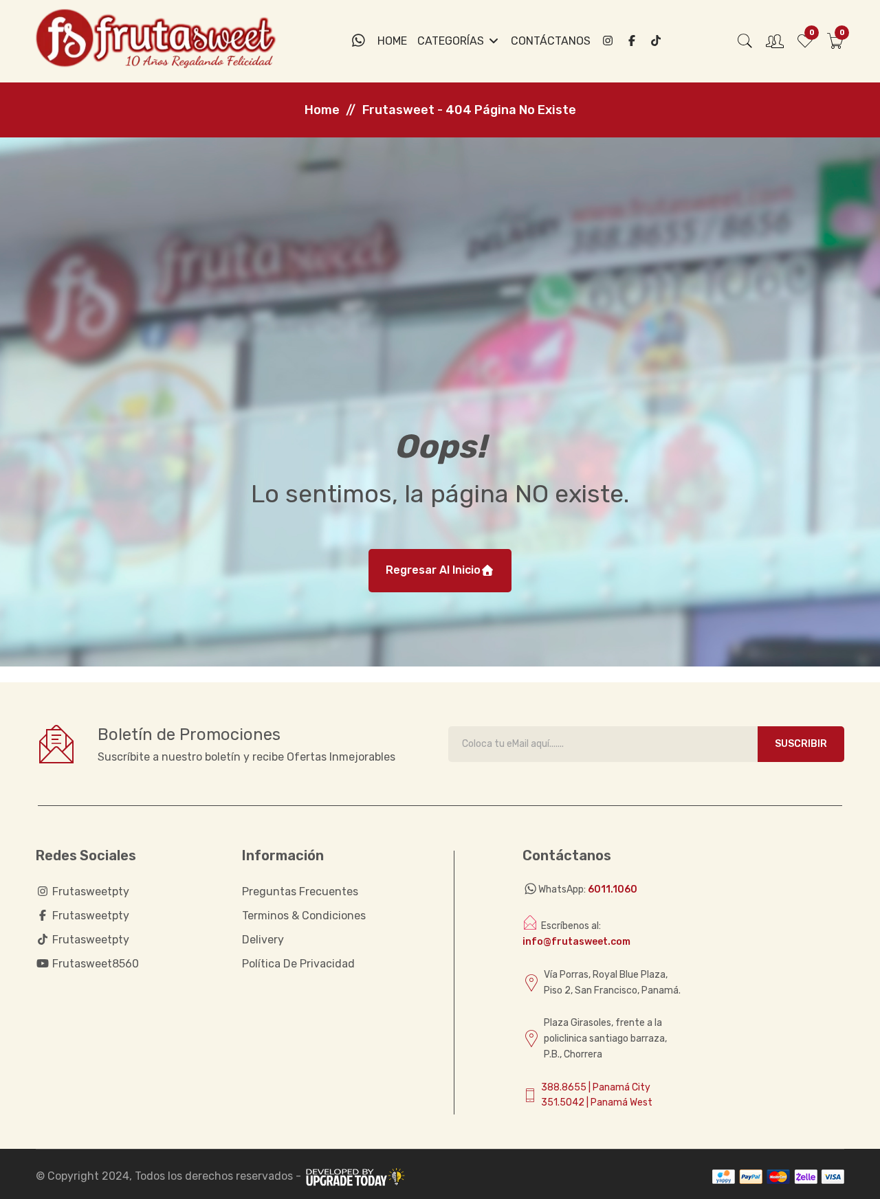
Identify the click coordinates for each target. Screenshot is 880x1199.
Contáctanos (551, 40)
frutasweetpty (89, 891)
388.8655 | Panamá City (595, 1087)
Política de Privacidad (298, 963)
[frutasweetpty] (608, 41)
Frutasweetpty (89, 915)
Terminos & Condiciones (304, 915)
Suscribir (801, 744)
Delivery (263, 939)
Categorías (452, 40)
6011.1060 (612, 889)
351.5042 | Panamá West (596, 1102)
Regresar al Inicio (433, 569)
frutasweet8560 (94, 963)
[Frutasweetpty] (632, 41)
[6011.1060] (358, 41)
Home (392, 40)
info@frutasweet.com (576, 942)
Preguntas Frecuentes (300, 891)
